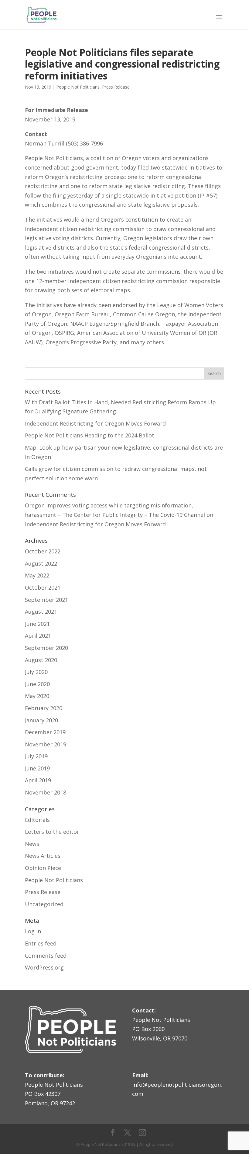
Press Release (116, 87)
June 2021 (37, 623)
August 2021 (41, 611)
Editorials (37, 819)
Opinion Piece (43, 868)
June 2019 (37, 768)
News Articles (42, 855)
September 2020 (46, 647)
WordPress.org (44, 967)
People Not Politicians (78, 87)
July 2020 (36, 671)
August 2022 (41, 563)
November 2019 (45, 744)
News (32, 843)
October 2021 (42, 587)
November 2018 (45, 792)
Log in (33, 931)
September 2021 (46, 599)
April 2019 (38, 780)
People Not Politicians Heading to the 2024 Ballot (89, 435)
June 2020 (37, 684)
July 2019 (36, 756)
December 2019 (45, 732)
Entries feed (40, 943)
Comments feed (46, 955)
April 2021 (38, 635)
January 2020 (41, 720)
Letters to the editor (52, 831)
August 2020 (41, 660)
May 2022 (37, 575)
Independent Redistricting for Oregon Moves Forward (95, 423)
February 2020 (43, 708)
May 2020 (37, 696)
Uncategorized (44, 904)
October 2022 (42, 551)
